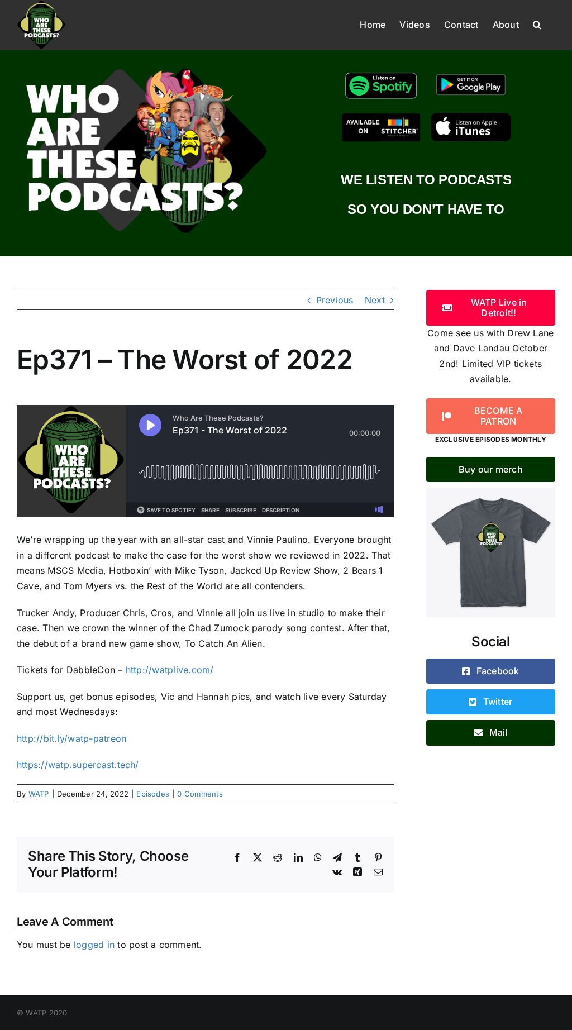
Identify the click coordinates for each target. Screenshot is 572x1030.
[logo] (146, 65)
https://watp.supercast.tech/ (78, 764)
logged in (94, 944)
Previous (335, 300)
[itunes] (471, 117)
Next (375, 300)
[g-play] (471, 73)
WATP (38, 793)
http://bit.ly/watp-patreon (71, 738)
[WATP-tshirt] (490, 492)
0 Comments (199, 793)
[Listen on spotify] (381, 73)
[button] (537, 23)
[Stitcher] (381, 117)
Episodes (152, 793)
